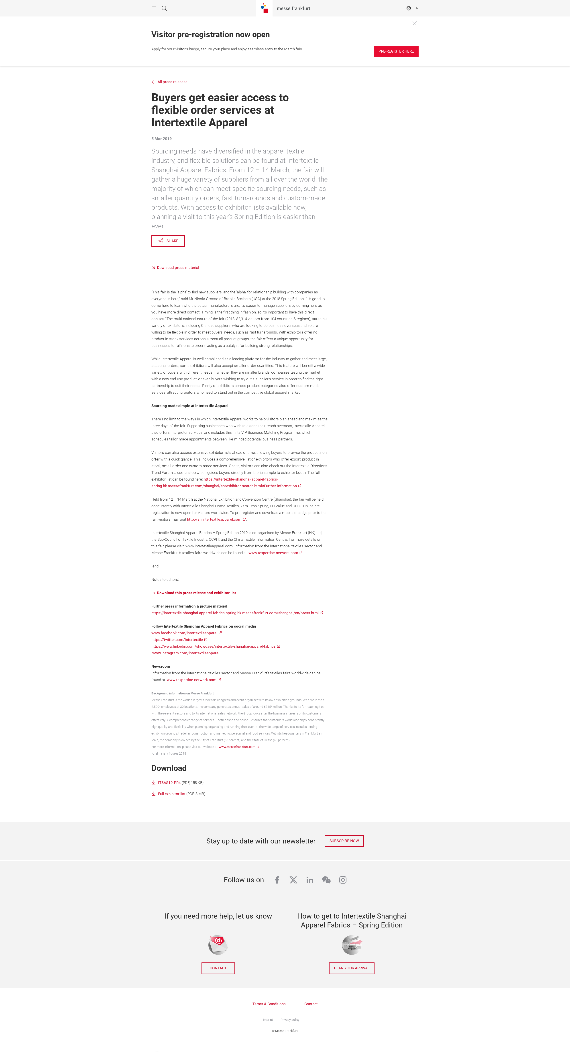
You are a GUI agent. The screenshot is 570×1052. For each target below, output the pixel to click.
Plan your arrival (352, 968)
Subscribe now (344, 841)
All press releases (172, 82)
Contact (218, 968)
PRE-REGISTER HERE (396, 51)
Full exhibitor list (171, 794)
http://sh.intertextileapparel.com (214, 519)
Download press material (178, 268)
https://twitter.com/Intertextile (177, 640)
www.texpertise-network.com (273, 553)
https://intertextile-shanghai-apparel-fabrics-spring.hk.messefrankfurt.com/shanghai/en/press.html (235, 613)
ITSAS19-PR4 (169, 783)
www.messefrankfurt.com (237, 747)
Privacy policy (290, 1019)
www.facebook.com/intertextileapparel (184, 633)
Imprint (268, 1019)
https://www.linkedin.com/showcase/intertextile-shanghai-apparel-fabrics (213, 646)
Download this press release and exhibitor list (196, 593)
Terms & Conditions (269, 1004)
